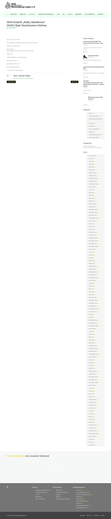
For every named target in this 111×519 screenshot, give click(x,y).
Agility (70, 14)
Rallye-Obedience (94, 129)
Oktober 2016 (92, 430)
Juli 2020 (91, 331)
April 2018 (91, 396)
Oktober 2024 (92, 215)
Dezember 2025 (93, 178)
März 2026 (91, 170)
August (11, 27)
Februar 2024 (92, 232)
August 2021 (92, 311)
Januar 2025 (92, 206)
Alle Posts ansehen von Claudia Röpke (24, 78)
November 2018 (93, 377)
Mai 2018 (91, 394)
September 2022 (93, 277)
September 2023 (93, 246)
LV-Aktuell (32, 14)
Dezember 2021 (93, 300)
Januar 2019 (92, 374)
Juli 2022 (91, 283)
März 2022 (91, 294)
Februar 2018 (92, 399)
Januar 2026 (92, 175)
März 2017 (91, 422)
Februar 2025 (92, 204)
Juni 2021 (91, 314)
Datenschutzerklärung (63, 499)
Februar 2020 (92, 345)
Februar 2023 (92, 266)
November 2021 (93, 303)
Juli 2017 (91, 411)
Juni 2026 (91, 161)
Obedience (78, 14)
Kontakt (58, 496)
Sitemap (58, 494)
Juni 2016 (91, 439)
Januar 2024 (92, 235)
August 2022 (92, 280)
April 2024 (91, 226)
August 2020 (92, 328)
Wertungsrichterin (98, 147)
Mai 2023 (91, 257)
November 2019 (93, 348)
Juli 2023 (91, 252)
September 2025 (93, 184)
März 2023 (91, 263)
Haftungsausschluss (62, 492)
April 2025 (91, 198)
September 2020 (93, 326)
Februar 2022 (92, 297)
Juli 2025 (91, 189)
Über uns (22, 14)
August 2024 (92, 221)
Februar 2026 (92, 172)
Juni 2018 (91, 391)
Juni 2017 (91, 413)
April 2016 (91, 445)
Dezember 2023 (93, 238)
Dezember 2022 (93, 272)
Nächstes (74, 81)
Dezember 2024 (93, 209)
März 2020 (91, 343)
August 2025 (92, 187)
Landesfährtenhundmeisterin (88, 147)
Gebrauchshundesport (96, 119)
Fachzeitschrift (86, 146)
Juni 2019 (91, 362)
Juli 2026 (91, 158)
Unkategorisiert (94, 137)
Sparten (91, 132)
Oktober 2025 (92, 181)
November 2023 (93, 240)
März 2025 (91, 201)
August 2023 (92, 249)
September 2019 (93, 354)
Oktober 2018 (92, 379)
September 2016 (93, 433)
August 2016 (92, 436)
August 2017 (92, 408)
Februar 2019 (92, 371)
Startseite (13, 14)
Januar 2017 (92, 428)
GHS (58, 14)
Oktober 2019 (92, 351)
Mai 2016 (91, 442)
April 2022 (91, 291)
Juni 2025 (91, 192)
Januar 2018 (92, 402)
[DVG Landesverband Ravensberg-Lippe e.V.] (20, 8)
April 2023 (91, 260)
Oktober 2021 (92, 306)
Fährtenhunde (92, 146)
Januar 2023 (92, 269)
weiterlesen (85, 51)
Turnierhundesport (95, 134)
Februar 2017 (92, 425)
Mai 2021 (91, 317)
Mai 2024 (91, 223)
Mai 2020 (91, 337)
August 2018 (92, 385)
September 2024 (93, 218)
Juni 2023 (91, 255)
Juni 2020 (91, 334)
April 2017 (91, 419)
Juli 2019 (91, 360)
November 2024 (93, 212)
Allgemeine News (94, 116)
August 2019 (92, 357)
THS (63, 14)
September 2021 (93, 308)
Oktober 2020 (92, 323)
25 (7, 27)
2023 (14, 27)
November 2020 (93, 320)
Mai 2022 (91, 289)
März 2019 (91, 368)
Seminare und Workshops (46, 14)
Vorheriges (11, 81)
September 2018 (93, 382)
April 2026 (91, 167)
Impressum (59, 490)
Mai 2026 (91, 164)
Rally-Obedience (90, 14)
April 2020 (91, 340)
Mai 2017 (91, 416)
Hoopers (100, 14)
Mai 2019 (91, 365)
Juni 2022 (91, 286)
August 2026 (92, 155)
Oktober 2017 (92, 405)
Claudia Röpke (19, 70)
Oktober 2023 (92, 243)
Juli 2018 (91, 388)
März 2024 (91, 229)
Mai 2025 (91, 195)
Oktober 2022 (92, 274)
